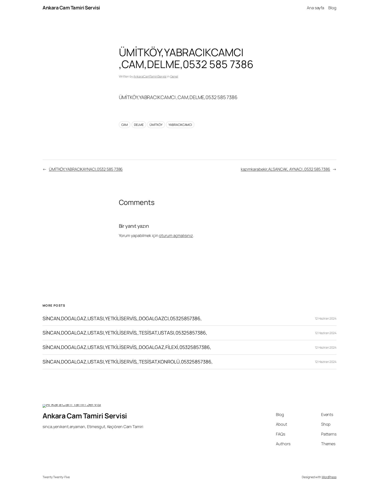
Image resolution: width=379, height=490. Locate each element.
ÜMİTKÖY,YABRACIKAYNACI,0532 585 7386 (86, 169)
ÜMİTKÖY (156, 125)
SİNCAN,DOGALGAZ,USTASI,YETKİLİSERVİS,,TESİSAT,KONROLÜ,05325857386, (128, 362)
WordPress (329, 477)
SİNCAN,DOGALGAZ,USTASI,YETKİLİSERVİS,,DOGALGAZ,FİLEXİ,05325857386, (127, 347)
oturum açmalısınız (176, 235)
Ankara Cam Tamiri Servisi (71, 7)
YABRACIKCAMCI (180, 125)
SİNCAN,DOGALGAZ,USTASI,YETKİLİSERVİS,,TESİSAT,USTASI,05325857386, (125, 333)
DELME (139, 125)
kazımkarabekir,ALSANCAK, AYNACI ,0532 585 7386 (285, 169)
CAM (124, 125)
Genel (174, 76)
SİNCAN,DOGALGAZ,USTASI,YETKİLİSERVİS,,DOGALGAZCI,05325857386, (122, 318)
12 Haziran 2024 (325, 318)
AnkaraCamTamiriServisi (149, 76)
